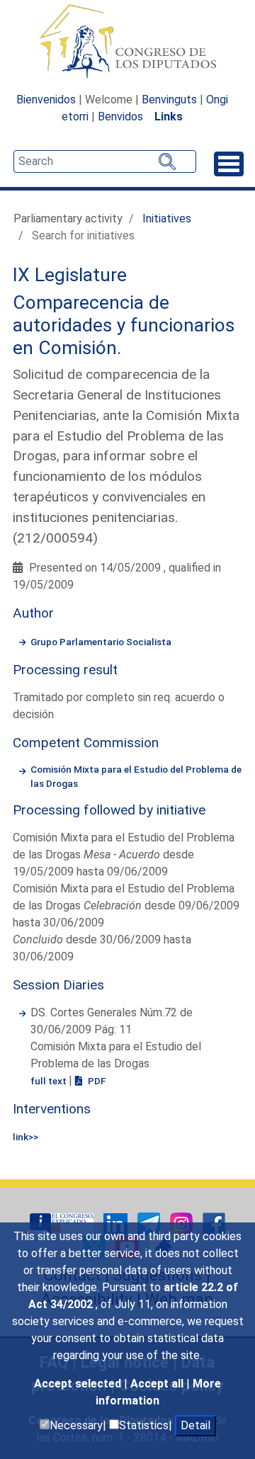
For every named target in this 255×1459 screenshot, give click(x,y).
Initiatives (166, 218)
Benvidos (120, 116)
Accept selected (79, 1383)
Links (168, 116)
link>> (25, 1136)
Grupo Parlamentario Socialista (100, 641)
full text (49, 1080)
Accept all (158, 1383)
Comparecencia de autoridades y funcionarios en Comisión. (123, 325)
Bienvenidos (46, 99)
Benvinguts (169, 99)
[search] (104, 161)
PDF (96, 1080)
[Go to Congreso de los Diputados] (127, 41)
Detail (195, 1425)
